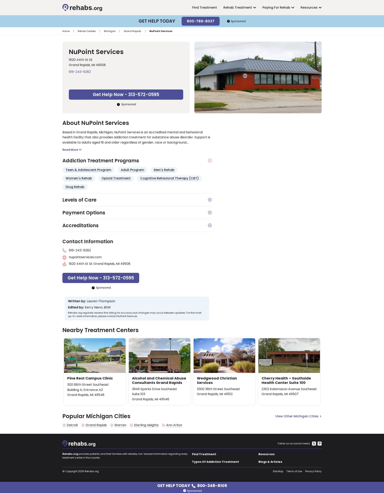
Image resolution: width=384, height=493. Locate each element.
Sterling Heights (146, 425)
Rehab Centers (87, 31)
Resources (309, 7)
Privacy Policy (313, 471)
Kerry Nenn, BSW (98, 307)
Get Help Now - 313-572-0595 (126, 94)
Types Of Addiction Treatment (215, 462)
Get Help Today (192, 485)
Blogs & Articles (270, 462)
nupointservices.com (85, 257)
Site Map (278, 471)
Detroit (72, 425)
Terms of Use (294, 471)
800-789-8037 (200, 21)
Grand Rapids (132, 31)
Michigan (110, 31)
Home (66, 31)
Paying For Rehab (276, 7)
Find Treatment (204, 7)
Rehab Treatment (237, 7)
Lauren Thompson (101, 301)
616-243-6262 (80, 71)
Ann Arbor (174, 425)
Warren (120, 425)
